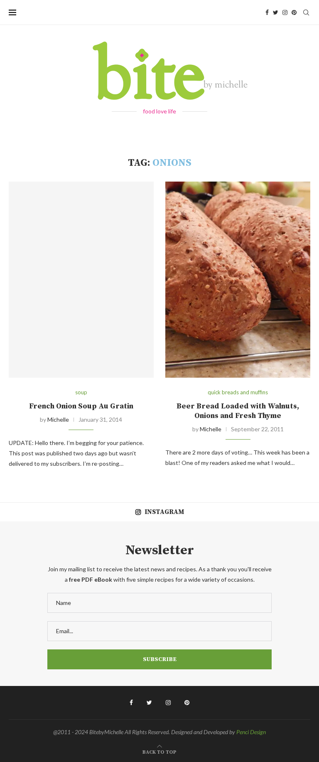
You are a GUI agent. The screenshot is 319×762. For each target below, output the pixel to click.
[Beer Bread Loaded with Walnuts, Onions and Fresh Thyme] (237, 280)
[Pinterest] (294, 12)
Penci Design (251, 731)
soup (81, 392)
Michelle (58, 419)
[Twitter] (275, 12)
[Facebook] (267, 12)
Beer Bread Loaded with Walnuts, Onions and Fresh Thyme (238, 410)
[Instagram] (284, 12)
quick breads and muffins (238, 392)
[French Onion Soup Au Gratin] (81, 280)
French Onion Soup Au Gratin (81, 406)
